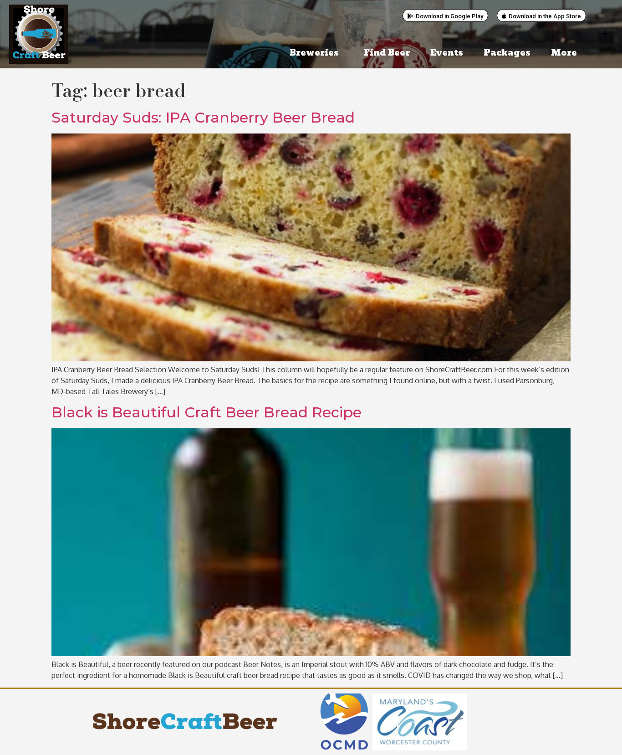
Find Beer (387, 53)
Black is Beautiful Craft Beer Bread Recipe (206, 412)
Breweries (314, 53)
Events (446, 53)
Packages (507, 53)
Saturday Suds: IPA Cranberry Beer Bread (203, 117)
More (564, 53)
